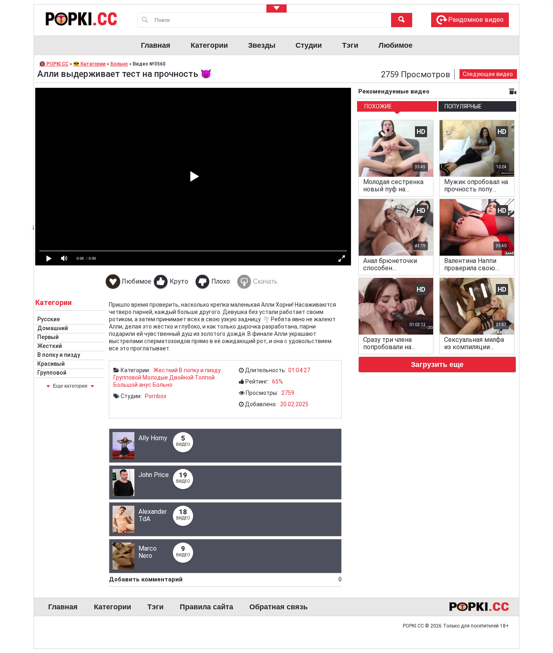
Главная (155, 45)
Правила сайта (206, 607)
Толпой (205, 377)
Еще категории (70, 386)
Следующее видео (488, 74)
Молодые (155, 377)
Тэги (350, 45)
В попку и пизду (58, 355)
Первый (48, 337)
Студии (309, 45)
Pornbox (155, 396)
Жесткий (49, 346)
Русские (48, 319)
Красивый (51, 363)
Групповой (51, 372)
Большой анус (132, 385)
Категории (209, 45)
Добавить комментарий (225, 579)
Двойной (181, 377)
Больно (162, 385)
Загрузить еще (437, 364)
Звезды (261, 45)
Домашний (52, 328)
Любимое (396, 45)
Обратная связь (278, 607)
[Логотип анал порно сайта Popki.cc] (80, 19)
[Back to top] (530, 614)
